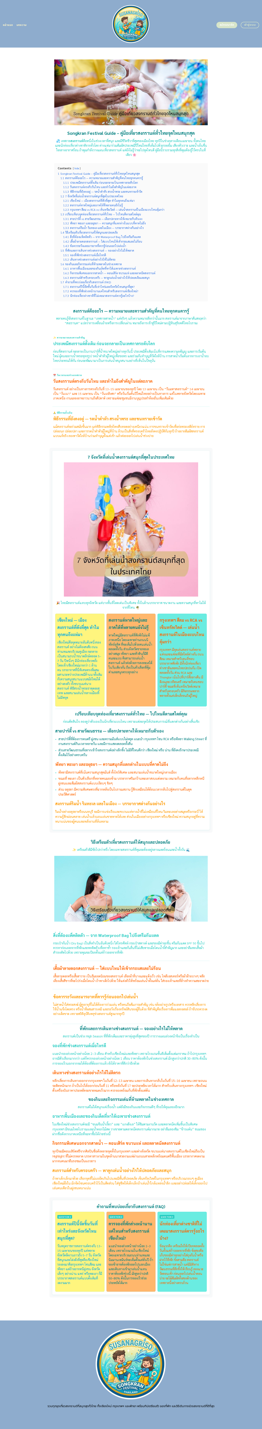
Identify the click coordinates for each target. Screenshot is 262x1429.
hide (76, 168)
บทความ (21, 25)
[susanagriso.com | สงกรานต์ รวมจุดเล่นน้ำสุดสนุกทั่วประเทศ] (131, 24)
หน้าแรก (8, 25)
